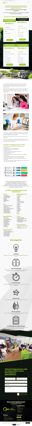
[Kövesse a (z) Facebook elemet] (17, 417)
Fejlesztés (18, 410)
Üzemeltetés (19, 412)
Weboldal (18, 407)
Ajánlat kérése (23, 394)
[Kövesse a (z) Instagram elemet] (19, 417)
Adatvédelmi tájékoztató (8, 419)
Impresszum (6, 420)
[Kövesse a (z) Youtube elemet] (20, 417)
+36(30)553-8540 (16, 403)
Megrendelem (9, 39)
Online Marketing (20, 409)
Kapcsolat (5, 417)
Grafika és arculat (20, 408)
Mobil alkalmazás (20, 411)
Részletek (18, 424)
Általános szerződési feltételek (9, 418)
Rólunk (5, 416)
